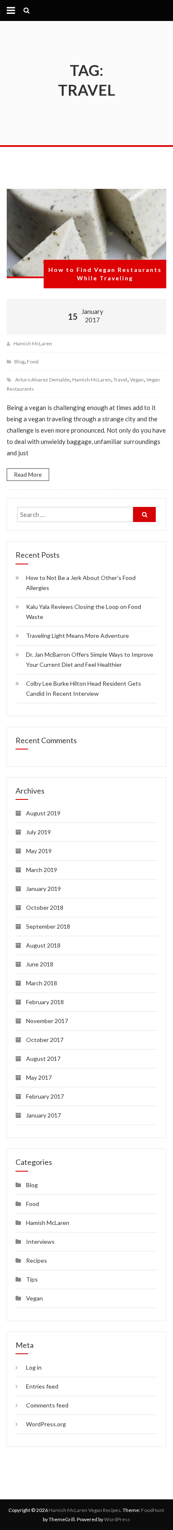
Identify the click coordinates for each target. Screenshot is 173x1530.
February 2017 (45, 1096)
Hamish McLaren (32, 343)
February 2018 (45, 1001)
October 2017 (44, 1039)
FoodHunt (152, 1510)
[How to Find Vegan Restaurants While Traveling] (86, 233)
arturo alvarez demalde (42, 379)
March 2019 (41, 869)
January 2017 (43, 1115)
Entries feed (42, 1386)
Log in (34, 1367)
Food (33, 361)
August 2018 (43, 945)
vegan (137, 379)
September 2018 (48, 926)
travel (120, 379)
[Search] (144, 514)
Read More (28, 474)
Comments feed (47, 1405)
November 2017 (47, 1020)
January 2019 (43, 888)
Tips (32, 1279)
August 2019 (43, 813)
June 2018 (39, 964)
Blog (19, 361)
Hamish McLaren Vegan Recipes (85, 1510)
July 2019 (38, 831)
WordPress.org (46, 1424)
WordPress (117, 1519)
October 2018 (44, 907)
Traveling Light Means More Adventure (77, 635)
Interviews (40, 1241)
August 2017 (43, 1058)
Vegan (34, 1298)
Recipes (36, 1260)
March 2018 (41, 983)
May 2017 (39, 1077)
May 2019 (39, 850)
